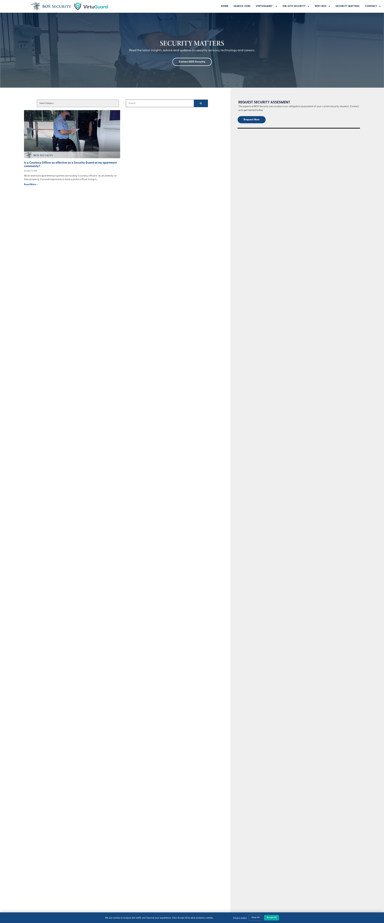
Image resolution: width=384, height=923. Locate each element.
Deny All (255, 917)
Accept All (271, 917)
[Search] (201, 103)
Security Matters (348, 6)
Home (224, 6)
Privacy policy (240, 917)
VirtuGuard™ (265, 6)
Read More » (31, 184)
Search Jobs (242, 6)
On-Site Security (294, 6)
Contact (371, 6)
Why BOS (321, 6)
